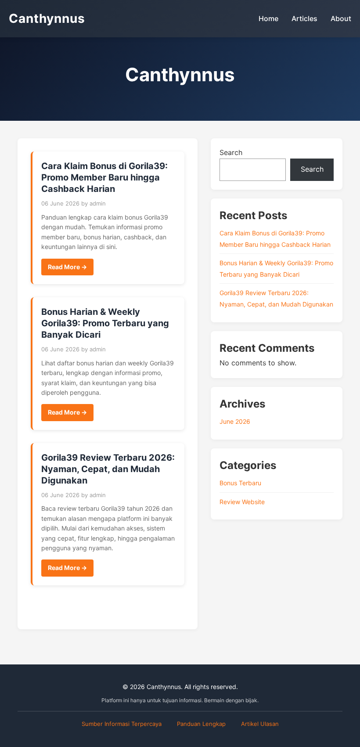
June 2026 (235, 421)
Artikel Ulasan (260, 723)
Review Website (242, 501)
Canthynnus (47, 18)
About (341, 18)
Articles (304, 18)
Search (231, 152)
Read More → (67, 267)
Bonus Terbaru (240, 483)
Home (268, 18)
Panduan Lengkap (201, 723)
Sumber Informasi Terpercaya (122, 723)
